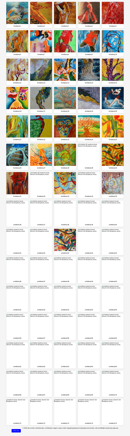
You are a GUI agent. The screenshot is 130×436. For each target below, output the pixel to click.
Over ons (16, 430)
